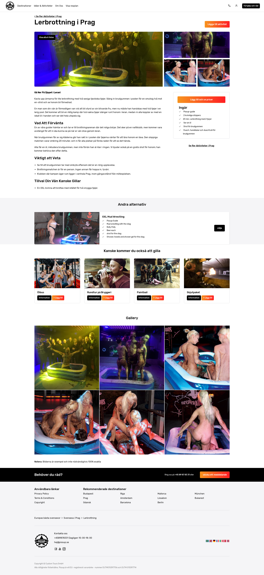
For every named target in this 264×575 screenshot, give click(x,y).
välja (219, 228)
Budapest (88, 493)
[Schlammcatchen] (214, 541)
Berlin (161, 502)
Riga (122, 493)
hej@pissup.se (61, 542)
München (199, 493)
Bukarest (199, 498)
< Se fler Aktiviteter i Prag (48, 16)
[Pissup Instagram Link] (64, 549)
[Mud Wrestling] (210, 541)
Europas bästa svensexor (47, 518)
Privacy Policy (41, 493)
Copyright (39, 502)
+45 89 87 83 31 (182, 475)
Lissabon (162, 498)
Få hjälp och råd (251, 6)
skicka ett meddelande (215, 474)
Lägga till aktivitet (217, 24)
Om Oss (59, 6)
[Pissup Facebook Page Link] (55, 549)
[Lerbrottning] (207, 541)
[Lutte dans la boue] (217, 541)
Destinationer (24, 6)
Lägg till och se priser (201, 99)
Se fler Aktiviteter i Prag (201, 145)
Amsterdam (126, 498)
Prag (85, 498)
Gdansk (87, 502)
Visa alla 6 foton (46, 37)
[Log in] (236, 6)
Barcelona (125, 502)
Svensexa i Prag (72, 518)
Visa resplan (72, 6)
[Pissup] (10, 5)
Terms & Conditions (44, 498)
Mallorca (162, 493)
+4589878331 (61, 538)
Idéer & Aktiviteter (43, 6)
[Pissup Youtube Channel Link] (60, 549)
